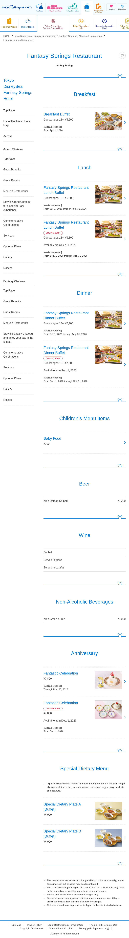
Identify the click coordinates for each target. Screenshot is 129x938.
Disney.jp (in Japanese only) (94, 928)
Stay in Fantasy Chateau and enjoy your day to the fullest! (18, 337)
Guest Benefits (12, 169)
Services (8, 235)
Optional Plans (12, 246)
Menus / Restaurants (15, 191)
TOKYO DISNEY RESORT (17, 7)
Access (7, 136)
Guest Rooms (11, 180)
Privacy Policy (34, 925)
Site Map (16, 925)
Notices (7, 268)
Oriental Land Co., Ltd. (61, 928)
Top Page (9, 110)
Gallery (7, 257)
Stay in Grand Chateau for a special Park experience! (17, 205)
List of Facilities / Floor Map (16, 123)
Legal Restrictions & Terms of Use (65, 925)
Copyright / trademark (31, 928)
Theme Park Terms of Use (103, 925)
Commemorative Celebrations (13, 222)
